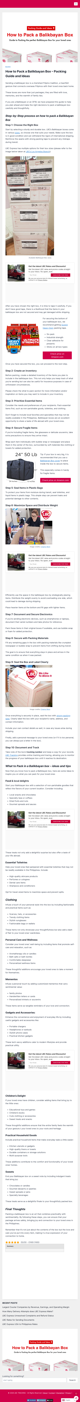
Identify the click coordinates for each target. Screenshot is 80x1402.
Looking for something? (13, 1376)
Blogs (8, 67)
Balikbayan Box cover (50, 461)
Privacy (68, 1393)
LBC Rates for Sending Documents (18, 1320)
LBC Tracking (11, 755)
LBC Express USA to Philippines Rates (19, 1324)
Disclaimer (60, 1393)
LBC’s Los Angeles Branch (38, 151)
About (45, 1393)
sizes (17, 133)
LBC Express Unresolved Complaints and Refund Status (28, 1316)
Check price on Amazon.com (57, 355)
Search (72, 1380)
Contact (52, 1393)
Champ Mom (45, 547)
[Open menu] (76, 3)
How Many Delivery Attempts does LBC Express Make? (27, 1311)
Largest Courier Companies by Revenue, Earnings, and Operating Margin (35, 1307)
